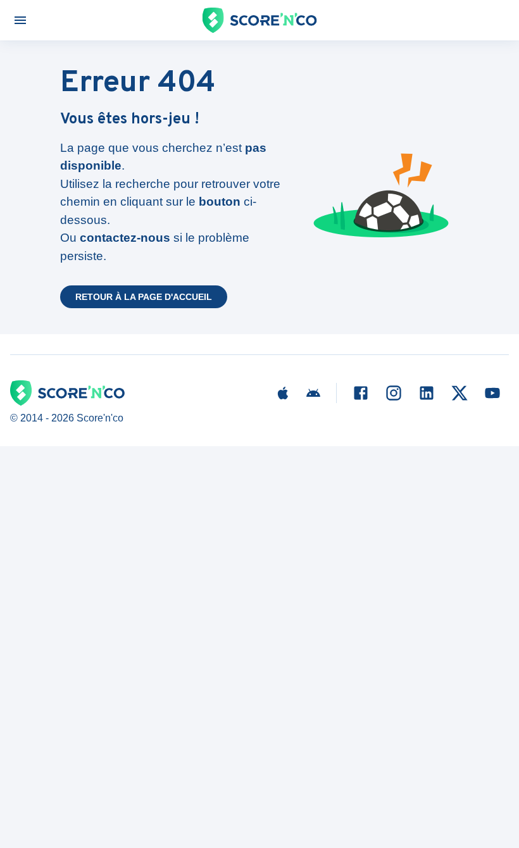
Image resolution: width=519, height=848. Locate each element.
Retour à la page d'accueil (143, 297)
